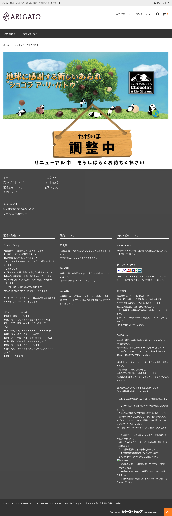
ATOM (13, 203)
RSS (5, 203)
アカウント (161, 3)
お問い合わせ (30, 33)
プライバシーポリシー (15, 213)
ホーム (6, 45)
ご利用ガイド (10, 33)
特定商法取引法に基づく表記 (18, 208)
